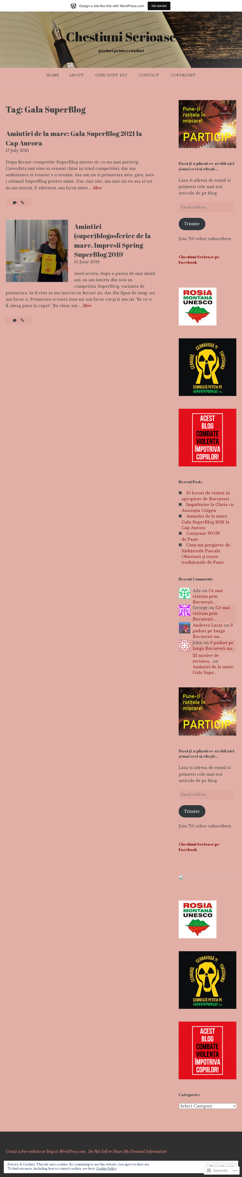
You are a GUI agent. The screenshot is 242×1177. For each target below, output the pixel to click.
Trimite (192, 223)
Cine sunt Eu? (111, 75)
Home (52, 75)
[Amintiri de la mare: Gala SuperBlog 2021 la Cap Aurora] (22, 202)
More (97, 188)
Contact (149, 75)
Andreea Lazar (208, 625)
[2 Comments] (15, 320)
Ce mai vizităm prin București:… (208, 596)
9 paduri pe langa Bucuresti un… (213, 631)
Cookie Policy (106, 1168)
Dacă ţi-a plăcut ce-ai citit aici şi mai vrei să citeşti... (206, 166)
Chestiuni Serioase (121, 36)
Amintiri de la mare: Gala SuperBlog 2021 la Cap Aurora (205, 522)
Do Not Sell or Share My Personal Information (127, 1151)
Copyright (183, 75)
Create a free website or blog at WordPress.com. (46, 1151)
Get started (159, 6)
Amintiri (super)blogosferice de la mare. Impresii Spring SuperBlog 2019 (112, 240)
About (76, 75)
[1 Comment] (15, 202)
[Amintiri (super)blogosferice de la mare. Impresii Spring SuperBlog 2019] (22, 320)
